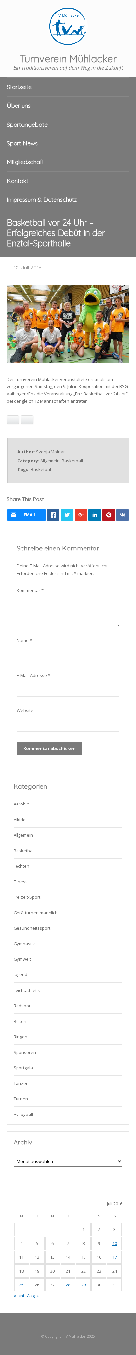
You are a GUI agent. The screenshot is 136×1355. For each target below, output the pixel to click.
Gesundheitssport (32, 928)
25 (21, 1285)
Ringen (20, 1037)
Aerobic (21, 804)
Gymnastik (24, 943)
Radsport (23, 1006)
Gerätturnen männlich (36, 913)
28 (68, 1285)
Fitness (21, 882)
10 (114, 1243)
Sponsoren (25, 1052)
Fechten (21, 866)
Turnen (21, 1099)
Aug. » (33, 1296)
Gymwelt (22, 959)
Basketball (72, 461)
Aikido (20, 820)
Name (24, 640)
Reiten (20, 1021)
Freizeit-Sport (27, 897)
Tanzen (21, 1083)
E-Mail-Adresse (33, 675)
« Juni (19, 1296)
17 (114, 1257)
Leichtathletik (27, 990)
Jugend (20, 974)
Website (25, 710)
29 (83, 1285)
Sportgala (23, 1068)
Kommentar (30, 590)
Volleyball (23, 1114)
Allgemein (50, 461)
